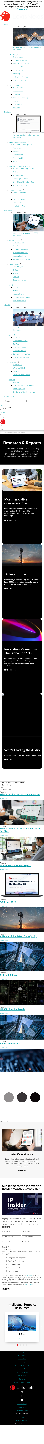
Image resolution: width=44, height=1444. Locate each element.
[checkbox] (21, 1264)
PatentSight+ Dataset (20, 179)
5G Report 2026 (8, 902)
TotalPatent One (19, 206)
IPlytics (15, 161)
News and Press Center (21, 375)
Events (11, 285)
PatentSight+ (17, 148)
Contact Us (22, 1359)
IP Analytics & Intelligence (18, 142)
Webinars (16, 291)
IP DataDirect (18, 175)
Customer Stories (19, 280)
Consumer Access (22, 1410)
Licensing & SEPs (19, 70)
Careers (16, 371)
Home (4, 432)
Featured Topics (14, 240)
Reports (15, 273)
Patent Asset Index (19, 351)
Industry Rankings (19, 256)
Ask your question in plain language (26, 135)
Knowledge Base (19, 389)
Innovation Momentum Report (15, 865)
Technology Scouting (20, 77)
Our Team (16, 344)
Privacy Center (22, 1407)
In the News (13, 362)
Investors (16, 101)
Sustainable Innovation (21, 259)
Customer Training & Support (23, 385)
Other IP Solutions (15, 190)
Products (7, 112)
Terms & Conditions (22, 1420)
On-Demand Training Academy (24, 392)
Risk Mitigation (18, 74)
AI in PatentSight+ (19, 158)
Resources (8, 210)
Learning (12, 380)
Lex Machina (17, 196)
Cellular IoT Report (9, 975)
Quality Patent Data (20, 80)
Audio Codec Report (10, 1044)
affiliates (29, 1275)
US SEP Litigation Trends (12, 1009)
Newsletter (22, 1376)
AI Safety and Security (21, 357)
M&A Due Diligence (20, 67)
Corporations (18, 91)
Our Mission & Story (20, 341)
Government (17, 104)
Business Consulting (20, 97)
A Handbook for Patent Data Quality (18, 936)
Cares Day (17, 328)
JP (3, 412)
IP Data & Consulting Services (20, 166)
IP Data (15, 172)
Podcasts (16, 277)
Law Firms (16, 94)
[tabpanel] (22, 1327)
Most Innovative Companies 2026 (25, 233)
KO (5, 412)
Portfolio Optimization (21, 63)
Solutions (7, 24)
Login (2, 405)
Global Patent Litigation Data (23, 182)
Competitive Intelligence (22, 60)
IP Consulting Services (21, 185)
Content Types (14, 264)
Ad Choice (22, 1417)
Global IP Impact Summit (22, 297)
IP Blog (15, 270)
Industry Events (18, 294)
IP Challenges (13, 54)
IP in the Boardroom (20, 253)
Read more (17, 50)
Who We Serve (14, 85)
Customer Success (19, 347)
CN (1, 412)
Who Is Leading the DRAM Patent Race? (20, 794)
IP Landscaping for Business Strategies (27, 47)
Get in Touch (9, 396)
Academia (16, 108)
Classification (18, 155)
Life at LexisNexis (19, 368)
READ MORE (8, 520)
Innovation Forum (19, 301)
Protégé (15, 151)
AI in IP (15, 246)
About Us (7, 305)
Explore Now (22, 9)
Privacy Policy (29, 1284)
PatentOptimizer (19, 199)
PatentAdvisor (18, 203)
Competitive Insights (20, 249)
